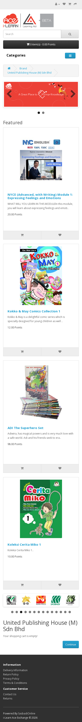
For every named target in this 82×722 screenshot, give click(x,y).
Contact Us (9, 694)
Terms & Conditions (15, 683)
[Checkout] (75, 4)
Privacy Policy (11, 678)
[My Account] (57, 4)
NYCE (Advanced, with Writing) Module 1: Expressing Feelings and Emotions (40, 196)
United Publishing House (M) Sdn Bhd (30, 72)
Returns (7, 698)
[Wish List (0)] (64, 4)
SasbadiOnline (26, 713)
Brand (23, 68)
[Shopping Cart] (69, 4)
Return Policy (11, 674)
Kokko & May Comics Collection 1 (34, 311)
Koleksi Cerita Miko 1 (24, 544)
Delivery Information (15, 670)
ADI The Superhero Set (26, 428)
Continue (70, 644)
